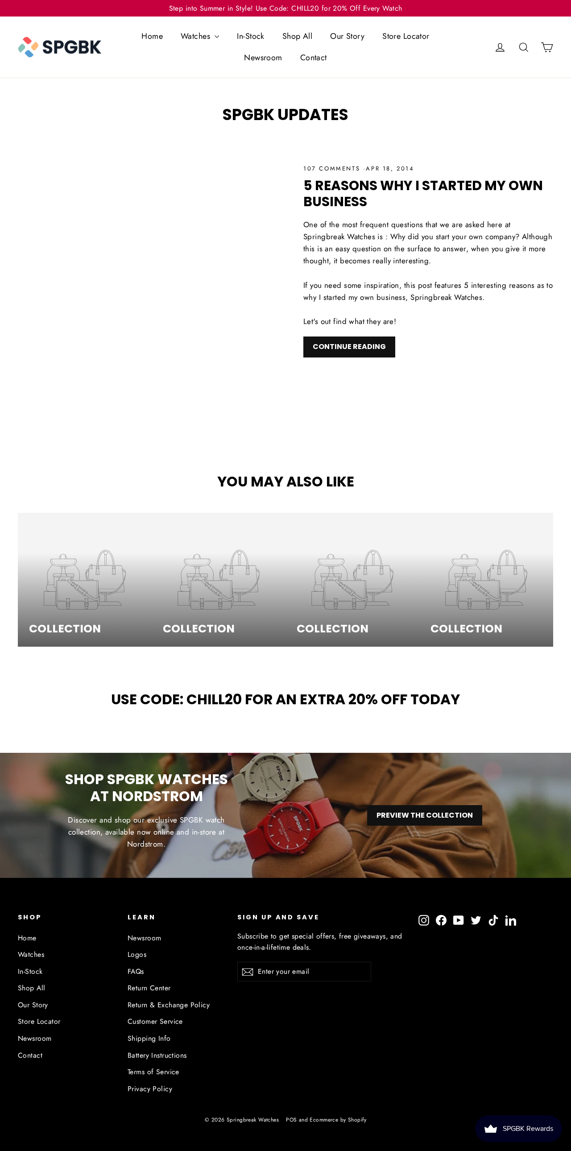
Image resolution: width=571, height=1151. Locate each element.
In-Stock (250, 36)
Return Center (149, 988)
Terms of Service (153, 1072)
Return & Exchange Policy (169, 1005)
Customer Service (155, 1021)
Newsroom (263, 57)
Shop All (297, 36)
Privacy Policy (150, 1089)
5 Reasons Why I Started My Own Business (423, 193)
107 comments (333, 168)
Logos (137, 954)
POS (291, 1120)
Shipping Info (149, 1038)
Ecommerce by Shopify (338, 1120)
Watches (196, 36)
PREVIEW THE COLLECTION (425, 815)
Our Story (347, 36)
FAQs (136, 971)
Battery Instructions (157, 1055)
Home (152, 36)
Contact (313, 57)
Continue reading (349, 346)
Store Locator (406, 36)
